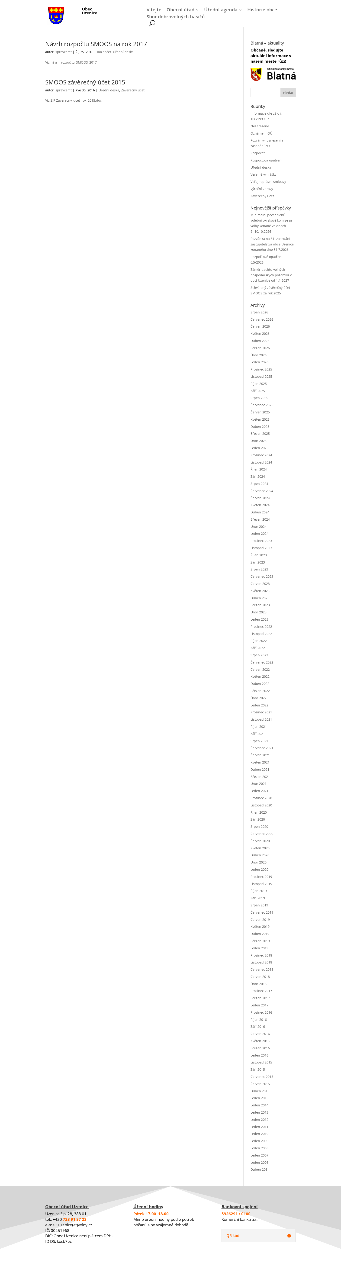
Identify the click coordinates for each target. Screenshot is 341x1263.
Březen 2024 (260, 519)
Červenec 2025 (262, 405)
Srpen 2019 (259, 905)
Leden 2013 (259, 1112)
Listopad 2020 (261, 805)
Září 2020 (258, 819)
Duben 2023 (260, 598)
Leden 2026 (259, 362)
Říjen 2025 (259, 383)
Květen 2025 (260, 419)
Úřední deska (123, 52)
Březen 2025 (260, 433)
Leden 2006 (259, 1162)
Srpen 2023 (259, 569)
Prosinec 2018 (261, 955)
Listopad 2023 (261, 548)
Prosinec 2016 (261, 1012)
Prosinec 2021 (261, 712)
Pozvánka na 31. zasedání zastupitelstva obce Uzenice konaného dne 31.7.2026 (272, 244)
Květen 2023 (260, 591)
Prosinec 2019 (261, 876)
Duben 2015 (260, 1091)
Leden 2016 (259, 1055)
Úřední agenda (221, 10)
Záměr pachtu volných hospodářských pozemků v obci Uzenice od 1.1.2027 (271, 275)
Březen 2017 (260, 998)
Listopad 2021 (261, 719)
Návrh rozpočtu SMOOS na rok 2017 (96, 44)
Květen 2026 (260, 333)
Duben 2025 (260, 426)
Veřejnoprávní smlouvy (268, 181)
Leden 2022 (259, 705)
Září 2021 (258, 733)
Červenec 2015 (262, 1076)
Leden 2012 (259, 1119)
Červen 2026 (260, 326)
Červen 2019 (260, 919)
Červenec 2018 (262, 969)
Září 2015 (258, 1069)
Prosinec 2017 (261, 991)
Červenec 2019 (262, 912)
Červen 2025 (260, 412)
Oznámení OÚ (261, 133)
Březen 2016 (260, 1048)
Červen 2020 (260, 841)
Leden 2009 (259, 1141)
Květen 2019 (260, 926)
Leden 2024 (259, 533)
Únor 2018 (259, 984)
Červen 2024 (260, 498)
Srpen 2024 (259, 483)
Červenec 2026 (262, 319)
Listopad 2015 (261, 1062)
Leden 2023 (259, 619)
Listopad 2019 (261, 884)
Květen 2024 (260, 505)
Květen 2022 (260, 676)
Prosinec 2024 (261, 455)
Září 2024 (258, 476)
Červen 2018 (260, 976)
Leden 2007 (259, 1155)
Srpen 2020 (259, 826)
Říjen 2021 (259, 726)
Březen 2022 (260, 691)
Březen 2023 (260, 605)
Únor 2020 (259, 862)
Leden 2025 (259, 448)
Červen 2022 (260, 669)
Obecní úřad (180, 10)
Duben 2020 (260, 855)
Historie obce (262, 10)
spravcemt (63, 52)
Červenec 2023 (262, 576)
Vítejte (154, 10)
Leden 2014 (259, 1105)
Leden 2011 (259, 1126)
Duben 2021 (260, 769)
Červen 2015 (260, 1084)
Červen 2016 (260, 1033)
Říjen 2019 (259, 891)
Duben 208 (259, 1169)
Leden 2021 (259, 791)
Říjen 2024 (259, 469)
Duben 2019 (260, 933)
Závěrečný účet (133, 90)
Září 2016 (258, 1026)
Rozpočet (104, 52)
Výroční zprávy (262, 189)
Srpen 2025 (259, 398)
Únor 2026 (259, 355)
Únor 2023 (259, 612)
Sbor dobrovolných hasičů (176, 17)
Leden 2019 (259, 948)
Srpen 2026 (259, 312)
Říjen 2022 (259, 640)
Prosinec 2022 (261, 626)
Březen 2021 (260, 776)
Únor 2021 (259, 783)
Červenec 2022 (262, 662)
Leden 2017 (259, 1005)
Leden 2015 (259, 1098)
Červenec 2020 (262, 833)
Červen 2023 (260, 583)
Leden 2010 (259, 1133)
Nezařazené (260, 126)
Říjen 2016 (259, 1019)
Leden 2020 (259, 869)
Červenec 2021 (262, 748)
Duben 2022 (260, 683)
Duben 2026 (260, 340)
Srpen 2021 (259, 741)
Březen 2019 (260, 941)
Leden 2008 (259, 1148)
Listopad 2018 (261, 962)
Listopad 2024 (261, 462)
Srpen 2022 (259, 655)
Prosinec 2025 (261, 369)
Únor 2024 (259, 526)
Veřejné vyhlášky (263, 174)
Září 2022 (258, 648)
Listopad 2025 (261, 376)
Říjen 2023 (259, 555)
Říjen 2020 (259, 812)
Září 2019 (258, 898)
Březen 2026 (260, 348)
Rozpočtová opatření (266, 160)
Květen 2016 (260, 1041)
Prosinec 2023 (261, 540)
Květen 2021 (260, 762)
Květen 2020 (260, 848)
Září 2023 (258, 562)
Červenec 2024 (262, 491)
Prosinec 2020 (261, 798)
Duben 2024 (260, 512)
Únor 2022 (259, 698)
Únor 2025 (259, 440)
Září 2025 (258, 391)
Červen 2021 (260, 755)
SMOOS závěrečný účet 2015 (85, 82)
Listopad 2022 (261, 634)
